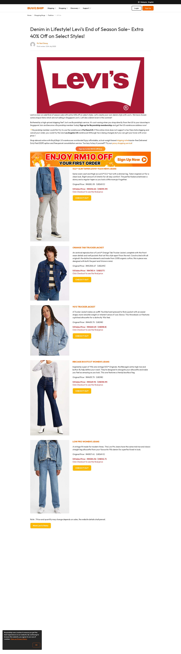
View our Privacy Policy (19, 639)
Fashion (51, 15)
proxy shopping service (122, 143)
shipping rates (123, 140)
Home (29, 15)
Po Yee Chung (42, 43)
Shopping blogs (39, 15)
